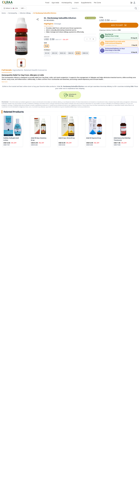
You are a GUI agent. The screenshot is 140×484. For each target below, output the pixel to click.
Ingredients (18, 70)
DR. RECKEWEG (49, 20)
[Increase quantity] (93, 39)
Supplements (86, 3)
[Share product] (37, 19)
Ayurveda (55, 3)
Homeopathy (66, 3)
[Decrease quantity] (87, 39)
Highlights (48, 24)
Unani (76, 3)
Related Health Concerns (35, 70)
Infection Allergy (25, 13)
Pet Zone (97, 3)
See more (4, 82)
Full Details (7, 70)
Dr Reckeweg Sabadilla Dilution (44, 13)
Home (4, 13)
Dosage (57, 24)
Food (47, 3)
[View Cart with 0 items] (131, 3)
